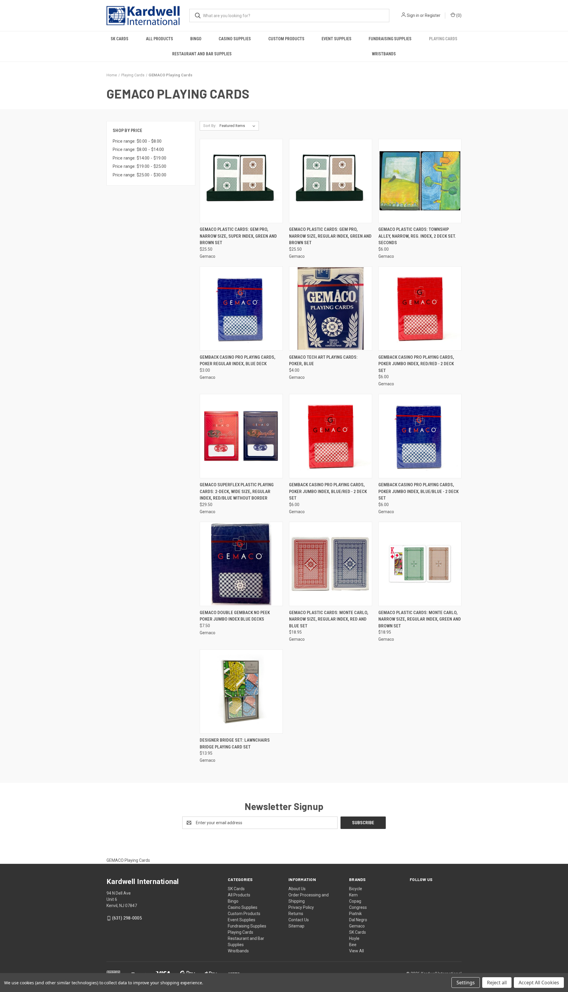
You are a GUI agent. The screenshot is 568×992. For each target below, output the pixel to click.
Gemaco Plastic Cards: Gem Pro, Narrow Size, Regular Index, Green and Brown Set (330, 236)
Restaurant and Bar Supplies (202, 53)
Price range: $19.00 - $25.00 (139, 166)
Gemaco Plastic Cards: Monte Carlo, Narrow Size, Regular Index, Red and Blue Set (328, 619)
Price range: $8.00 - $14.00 (138, 149)
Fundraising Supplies (390, 38)
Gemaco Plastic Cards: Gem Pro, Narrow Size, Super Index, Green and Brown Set (238, 236)
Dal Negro (358, 919)
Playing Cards (443, 38)
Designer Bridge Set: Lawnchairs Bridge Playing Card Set (235, 743)
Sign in (413, 15)
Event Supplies (336, 38)
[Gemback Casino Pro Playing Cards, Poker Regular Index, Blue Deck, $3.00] (241, 309)
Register (432, 15)
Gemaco (357, 926)
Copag (355, 901)
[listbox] (239, 125)
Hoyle (354, 938)
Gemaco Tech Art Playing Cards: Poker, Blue (323, 361)
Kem (353, 895)
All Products (159, 38)
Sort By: (209, 125)
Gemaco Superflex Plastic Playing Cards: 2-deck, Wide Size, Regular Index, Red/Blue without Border (237, 491)
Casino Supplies (235, 38)
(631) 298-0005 (127, 918)
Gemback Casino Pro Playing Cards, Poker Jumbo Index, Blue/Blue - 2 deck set (418, 491)
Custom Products (286, 38)
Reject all (497, 982)
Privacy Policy (301, 907)
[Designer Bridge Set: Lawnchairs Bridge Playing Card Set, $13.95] (241, 691)
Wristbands (384, 53)
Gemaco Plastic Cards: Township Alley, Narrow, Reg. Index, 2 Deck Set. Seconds (417, 236)
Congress (358, 907)
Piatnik (355, 913)
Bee (352, 944)
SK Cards (119, 38)
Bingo (195, 38)
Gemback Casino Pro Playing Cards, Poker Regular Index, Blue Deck (237, 361)
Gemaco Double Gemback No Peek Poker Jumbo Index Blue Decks (235, 616)
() (458, 15)
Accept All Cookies (539, 982)
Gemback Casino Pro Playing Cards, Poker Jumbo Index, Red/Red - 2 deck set (416, 364)
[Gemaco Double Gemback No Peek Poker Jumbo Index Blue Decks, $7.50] (241, 564)
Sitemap (296, 926)
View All (356, 950)
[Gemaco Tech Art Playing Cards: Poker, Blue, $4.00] (330, 309)
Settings (465, 982)
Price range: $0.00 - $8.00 (137, 141)
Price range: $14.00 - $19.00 (139, 158)
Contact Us (298, 919)
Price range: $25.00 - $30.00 (139, 175)
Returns (295, 913)
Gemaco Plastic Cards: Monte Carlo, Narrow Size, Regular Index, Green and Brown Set (419, 619)
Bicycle (355, 888)
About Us (297, 888)
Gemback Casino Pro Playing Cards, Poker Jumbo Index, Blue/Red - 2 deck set (328, 491)
